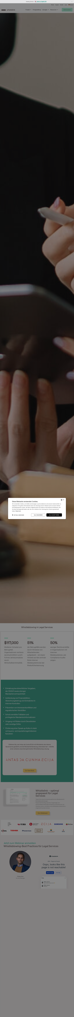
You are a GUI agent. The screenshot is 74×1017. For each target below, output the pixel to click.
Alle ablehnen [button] (38, 515)
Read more (18, 511)
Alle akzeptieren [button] (54, 515)
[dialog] (37, 508)
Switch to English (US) (40, 1)
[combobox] (61, 500)
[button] (18, 515)
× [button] (63, 499)
